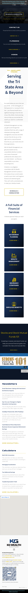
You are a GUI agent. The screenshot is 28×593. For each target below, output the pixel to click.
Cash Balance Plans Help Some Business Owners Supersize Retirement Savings (14, 427)
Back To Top (22, 587)
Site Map (4, 586)
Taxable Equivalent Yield (9, 481)
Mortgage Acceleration (9, 464)
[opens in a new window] (14, 550)
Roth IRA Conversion (8, 455)
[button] (24, 4)
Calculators (9, 450)
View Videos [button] (13, 63)
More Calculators (10, 492)
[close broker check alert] (26, 1)
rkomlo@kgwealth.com (8, 557)
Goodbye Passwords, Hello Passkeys (12, 411)
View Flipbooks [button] (13, 49)
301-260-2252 (8, 555)
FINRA (7, 561)
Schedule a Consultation (14, 14)
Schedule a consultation (14, 192)
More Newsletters (10, 443)
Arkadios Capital (17, 560)
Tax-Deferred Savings (8, 472)
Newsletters (9, 384)
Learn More (13, 240)
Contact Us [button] (13, 36)
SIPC (11, 561)
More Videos (14, 350)
